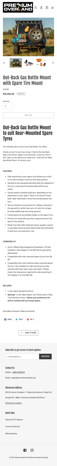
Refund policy (11, 433)
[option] (16, 63)
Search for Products (14, 419)
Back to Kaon (30, 333)
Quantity (6, 101)
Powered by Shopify (41, 457)
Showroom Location (13, 403)
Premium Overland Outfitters (24, 457)
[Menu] (52, 7)
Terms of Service (12, 426)
